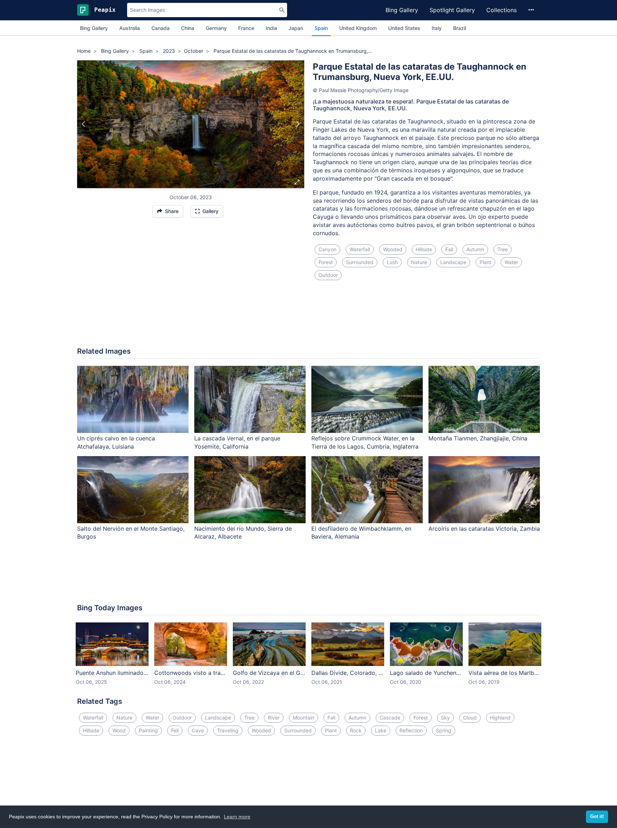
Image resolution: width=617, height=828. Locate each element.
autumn (475, 249)
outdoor (328, 275)
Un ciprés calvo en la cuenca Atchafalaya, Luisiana (116, 442)
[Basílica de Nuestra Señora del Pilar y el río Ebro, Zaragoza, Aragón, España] (297, 124)
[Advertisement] (308, 318)
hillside (424, 249)
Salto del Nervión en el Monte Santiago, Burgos (131, 532)
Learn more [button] (237, 816)
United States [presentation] (404, 28)
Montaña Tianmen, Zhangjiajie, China (477, 438)
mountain (303, 718)
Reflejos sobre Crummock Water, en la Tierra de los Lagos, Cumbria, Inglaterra (364, 442)
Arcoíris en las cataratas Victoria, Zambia (484, 528)
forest (325, 262)
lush (392, 262)
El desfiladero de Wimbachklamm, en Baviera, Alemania (361, 532)
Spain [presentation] (321, 28)
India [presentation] (271, 28)
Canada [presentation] (160, 28)
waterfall (360, 249)
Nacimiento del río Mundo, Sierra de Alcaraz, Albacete (243, 532)
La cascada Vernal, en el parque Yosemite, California (237, 442)
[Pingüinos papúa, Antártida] (83, 124)
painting (148, 730)
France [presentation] (246, 28)
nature (419, 262)
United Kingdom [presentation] (358, 28)
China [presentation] (187, 28)
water (511, 262)
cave (198, 730)
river (274, 718)
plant (485, 262)
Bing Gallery (402, 10)
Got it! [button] (597, 816)
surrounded (359, 262)
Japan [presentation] (296, 28)
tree (502, 249)
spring (443, 730)
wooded (392, 249)
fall (449, 249)
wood (119, 730)
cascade (390, 718)
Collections (501, 10)
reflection (411, 730)
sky (445, 718)
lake (380, 730)
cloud (470, 718)
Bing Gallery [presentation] (94, 28)
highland (500, 718)
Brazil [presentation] (459, 28)
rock (356, 730)
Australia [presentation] (129, 28)
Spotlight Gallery (452, 10)
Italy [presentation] (437, 28)
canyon (327, 249)
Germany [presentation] (216, 28)
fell (175, 730)
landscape (453, 262)
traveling (228, 730)
